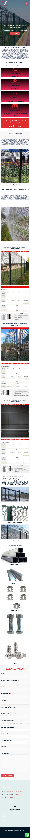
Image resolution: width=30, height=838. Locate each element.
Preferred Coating (7, 740)
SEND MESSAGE (7, 775)
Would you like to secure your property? (15, 121)
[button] (3, 166)
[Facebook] (15, 807)
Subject (3, 746)
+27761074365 (8, 794)
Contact (4, 820)
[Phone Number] (15, 69)
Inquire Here (15, 126)
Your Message (5, 753)
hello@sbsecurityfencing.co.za (13, 791)
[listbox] (15, 730)
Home (3, 812)
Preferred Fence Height (8, 727)
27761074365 (11, 797)
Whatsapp (15, 85)
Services (4, 816)
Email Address (15, 98)
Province (4, 700)
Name (3, 673)
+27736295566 (17, 794)
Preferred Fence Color (8, 734)
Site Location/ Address (8, 707)
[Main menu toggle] (26, 4)
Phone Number (15, 73)
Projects (4, 818)
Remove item (26, 730)
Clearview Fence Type (7, 720)
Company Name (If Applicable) (10, 680)
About (3, 814)
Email (3, 687)
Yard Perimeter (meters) (8, 713)
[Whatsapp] (15, 81)
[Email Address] (15, 93)
